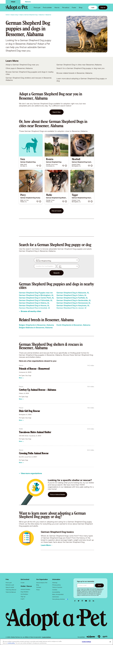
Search (56, 273)
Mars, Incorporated (57, 594)
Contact (38, 587)
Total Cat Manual (11, 592)
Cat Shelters (24, 594)
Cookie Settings (46, 637)
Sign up (103, 7)
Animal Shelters (25, 589)
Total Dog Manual (11, 589)
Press (38, 589)
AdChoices (55, 596)
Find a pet (9, 582)
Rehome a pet (10, 585)
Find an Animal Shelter (57, 494)
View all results (56, 211)
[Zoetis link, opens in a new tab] (105, 636)
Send (99, 585)
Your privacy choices (58, 599)
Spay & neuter (10, 587)
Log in (22, 599)
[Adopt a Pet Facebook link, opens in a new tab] (75, 600)
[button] (37, 166)
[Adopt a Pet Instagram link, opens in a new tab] (90, 600)
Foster (74, 7)
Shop (80, 7)
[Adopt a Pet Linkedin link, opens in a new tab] (93, 600)
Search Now (57, 112)
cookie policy (11, 643)
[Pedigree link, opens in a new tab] (99, 636)
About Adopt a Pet (41, 582)
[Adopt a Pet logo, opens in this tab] (56, 621)
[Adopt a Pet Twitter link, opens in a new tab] (79, 600)
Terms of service (57, 587)
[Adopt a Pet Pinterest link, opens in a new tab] (83, 600)
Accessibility (56, 592)
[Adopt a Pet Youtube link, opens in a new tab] (86, 600)
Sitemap (54, 582)
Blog (37, 585)
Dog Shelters (24, 592)
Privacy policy (56, 585)
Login (92, 7)
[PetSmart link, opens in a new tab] (91, 636)
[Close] (110, 642)
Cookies (54, 589)
